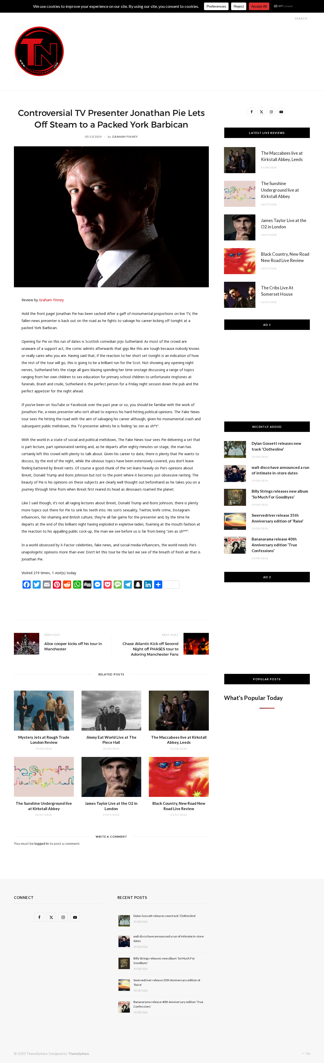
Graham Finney (125, 136)
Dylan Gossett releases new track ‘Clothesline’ (164, 916)
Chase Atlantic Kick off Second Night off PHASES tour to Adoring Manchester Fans (150, 649)
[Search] (290, 18)
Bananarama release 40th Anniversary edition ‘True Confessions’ (274, 545)
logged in (41, 843)
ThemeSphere (78, 1054)
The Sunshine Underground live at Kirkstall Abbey (280, 190)
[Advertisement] (218, 37)
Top (307, 1053)
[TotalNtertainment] (39, 51)
